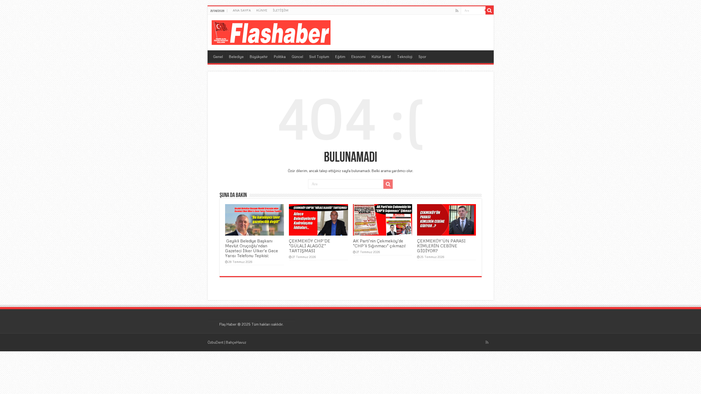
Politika (280, 56)
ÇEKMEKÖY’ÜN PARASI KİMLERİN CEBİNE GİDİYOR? (441, 245)
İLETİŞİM (280, 10)
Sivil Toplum (319, 56)
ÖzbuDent (215, 342)
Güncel (297, 56)
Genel (218, 56)
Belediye (236, 56)
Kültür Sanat (381, 56)
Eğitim (340, 56)
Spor (422, 56)
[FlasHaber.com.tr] (271, 31)
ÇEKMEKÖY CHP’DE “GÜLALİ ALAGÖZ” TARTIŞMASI (309, 245)
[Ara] (489, 10)
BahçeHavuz (236, 342)
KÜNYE (261, 10)
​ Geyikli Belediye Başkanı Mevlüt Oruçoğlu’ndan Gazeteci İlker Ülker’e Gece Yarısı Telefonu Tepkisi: (251, 248)
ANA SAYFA (242, 10)
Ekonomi (358, 56)
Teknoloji (404, 56)
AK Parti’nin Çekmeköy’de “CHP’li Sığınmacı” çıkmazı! (379, 243)
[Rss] (457, 10)
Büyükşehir (259, 56)
